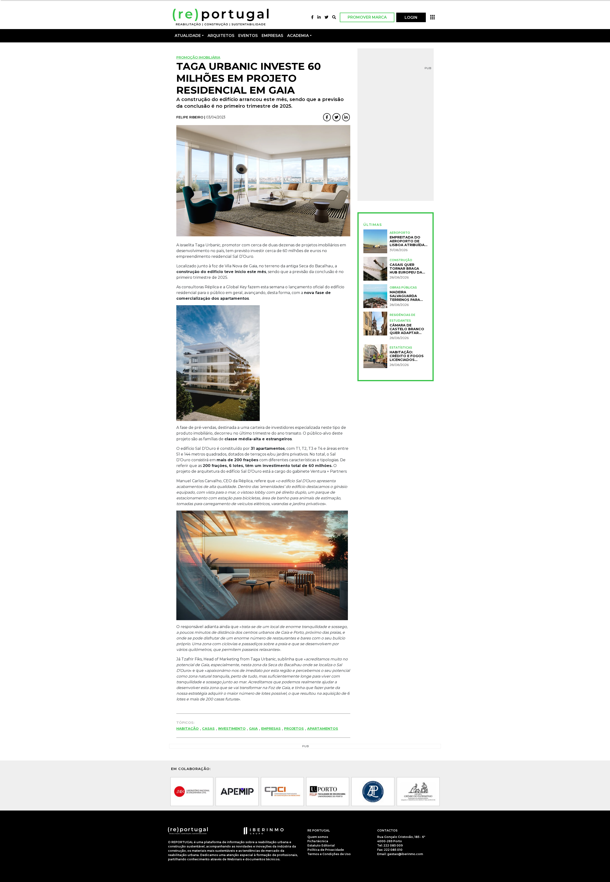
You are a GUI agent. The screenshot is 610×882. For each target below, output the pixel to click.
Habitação (187, 728)
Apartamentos (322, 728)
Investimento (232, 728)
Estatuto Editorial (321, 845)
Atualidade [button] (188, 35)
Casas (208, 728)
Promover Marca (367, 17)
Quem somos (317, 837)
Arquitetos (221, 35)
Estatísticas (401, 347)
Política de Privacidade (325, 850)
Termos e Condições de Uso (329, 854)
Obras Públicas (403, 287)
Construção (401, 260)
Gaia (253, 728)
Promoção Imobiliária (198, 57)
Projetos (294, 728)
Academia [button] (298, 35)
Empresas (272, 35)
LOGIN (411, 17)
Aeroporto (400, 232)
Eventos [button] (248, 35)
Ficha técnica (317, 841)
